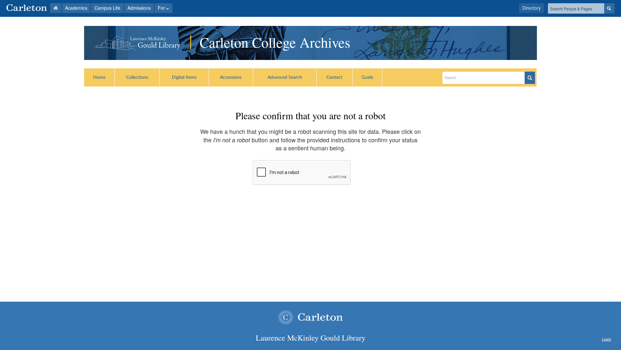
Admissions (139, 8)
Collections (137, 77)
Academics (76, 8)
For (161, 8)
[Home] (33, 8)
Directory (531, 8)
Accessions (231, 77)
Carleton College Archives (275, 42)
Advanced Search (284, 77)
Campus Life (107, 8)
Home (99, 77)
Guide (367, 77)
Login (606, 339)
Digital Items (184, 77)
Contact (334, 77)
